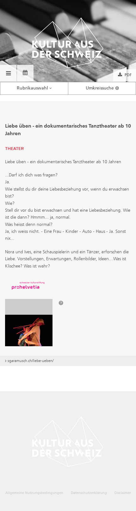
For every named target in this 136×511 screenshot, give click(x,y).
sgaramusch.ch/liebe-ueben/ (30, 360)
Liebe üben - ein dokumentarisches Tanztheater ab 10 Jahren (68, 130)
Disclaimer (122, 493)
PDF (128, 75)
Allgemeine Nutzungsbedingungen (34, 493)
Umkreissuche (100, 88)
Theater (14, 148)
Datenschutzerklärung (89, 493)
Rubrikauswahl (32, 88)
